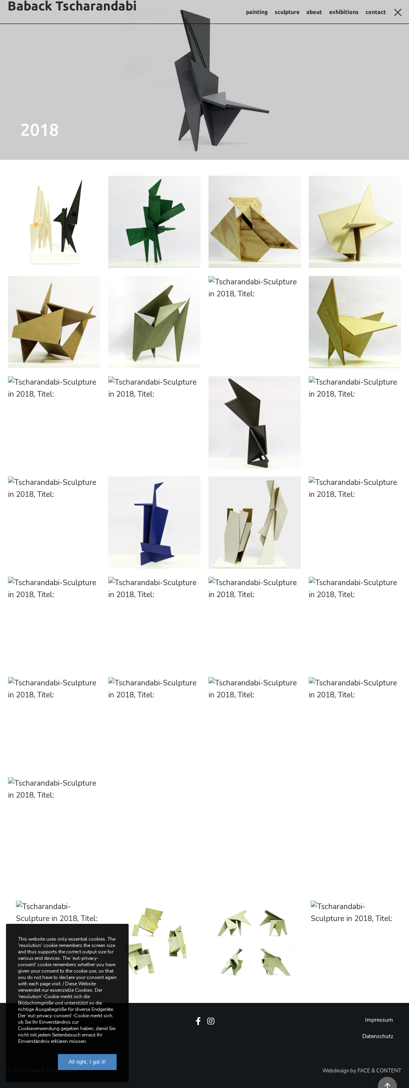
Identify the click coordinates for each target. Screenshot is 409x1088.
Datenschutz (377, 1036)
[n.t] (355, 422)
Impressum (379, 1020)
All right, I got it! (87, 1062)
